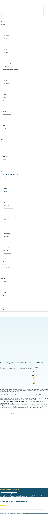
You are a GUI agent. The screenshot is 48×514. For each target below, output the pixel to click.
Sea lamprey (4, 275)
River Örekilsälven (6, 236)
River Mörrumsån (6, 205)
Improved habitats (5, 250)
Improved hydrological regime (7, 253)
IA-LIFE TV (4, 292)
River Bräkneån (6, 199)
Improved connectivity (6, 247)
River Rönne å (6, 222)
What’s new (3, 278)
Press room (4, 295)
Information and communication (7, 261)
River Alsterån (6, 191)
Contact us (4, 306)
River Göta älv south (7, 233)
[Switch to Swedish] (2, 309)
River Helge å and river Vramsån (8, 208)
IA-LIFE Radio (5, 289)
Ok (26, 513)
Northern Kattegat (6, 239)
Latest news (4, 281)
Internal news (5, 284)
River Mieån (5, 202)
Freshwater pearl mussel (6, 267)
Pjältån (5, 177)
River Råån (5, 219)
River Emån (5, 188)
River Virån (5, 185)
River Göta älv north (7, 230)
